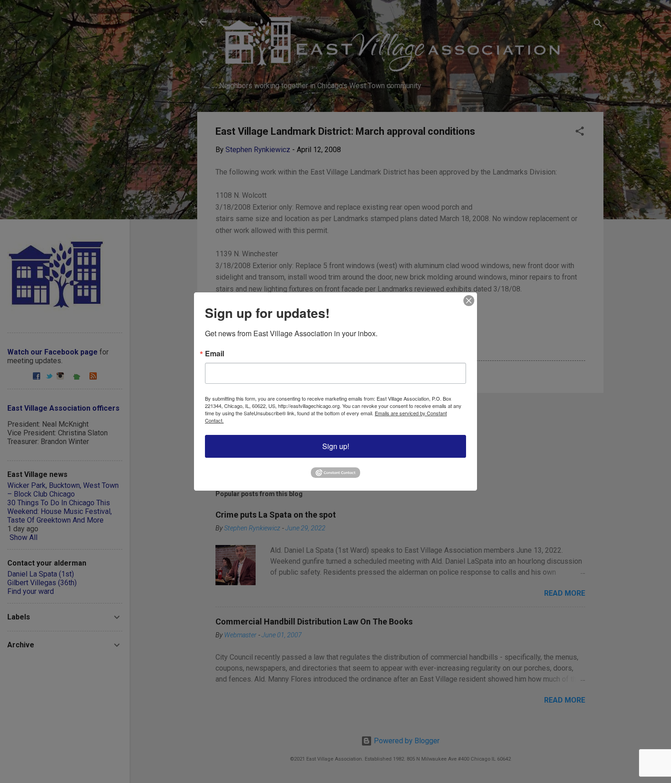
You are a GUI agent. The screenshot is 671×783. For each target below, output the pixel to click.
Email (214, 353)
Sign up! (335, 446)
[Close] (468, 300)
